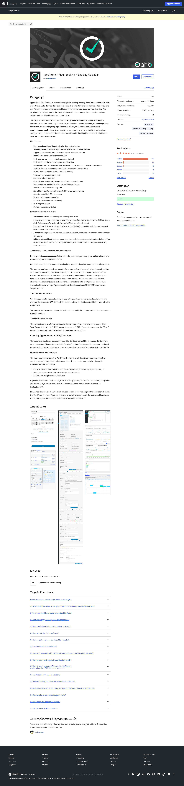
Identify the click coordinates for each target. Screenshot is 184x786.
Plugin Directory (14, 11)
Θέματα (45, 758)
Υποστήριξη (149, 88)
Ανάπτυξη (80, 88)
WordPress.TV (81, 765)
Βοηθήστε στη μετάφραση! (115, 17)
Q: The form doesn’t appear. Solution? (45, 675)
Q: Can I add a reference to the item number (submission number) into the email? (62, 653)
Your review (121, 178)
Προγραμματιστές (82, 761)
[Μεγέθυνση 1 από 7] (53, 413)
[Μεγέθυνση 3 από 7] (53, 471)
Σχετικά (11, 754)
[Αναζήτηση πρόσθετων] (31, 24)
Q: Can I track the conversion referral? (45, 702)
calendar (142, 133)
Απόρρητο (12, 765)
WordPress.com (149, 754)
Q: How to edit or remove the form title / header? (49, 640)
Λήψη (136, 76)
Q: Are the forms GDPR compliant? (44, 708)
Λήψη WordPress (173, 4)
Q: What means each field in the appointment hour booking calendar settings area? (62, 606)
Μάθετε (79, 754)
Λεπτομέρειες (38, 88)
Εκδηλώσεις (114, 758)
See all (151, 178)
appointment (149, 124)
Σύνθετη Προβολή (124, 139)
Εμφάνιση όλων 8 (148, 119)
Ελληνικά (32, 774)
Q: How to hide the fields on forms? (44, 633)
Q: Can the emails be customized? (43, 647)
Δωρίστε (113, 761)
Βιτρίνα (45, 754)
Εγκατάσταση (65, 88)
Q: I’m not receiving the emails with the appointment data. (53, 682)
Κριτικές (52, 88)
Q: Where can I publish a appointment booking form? (51, 613)
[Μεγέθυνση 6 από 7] (108, 427)
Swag (113, 765)
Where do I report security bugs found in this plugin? (50, 600)
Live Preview (147, 76)
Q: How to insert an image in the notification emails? (50, 660)
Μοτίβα (45, 765)
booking (150, 129)
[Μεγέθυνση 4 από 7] (80, 413)
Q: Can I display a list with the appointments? (48, 695)
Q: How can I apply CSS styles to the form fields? (49, 620)
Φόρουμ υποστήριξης (125, 204)
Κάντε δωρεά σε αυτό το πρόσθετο (131, 225)
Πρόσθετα (46, 761)
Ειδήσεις (11, 758)
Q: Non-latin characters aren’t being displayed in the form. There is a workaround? (62, 688)
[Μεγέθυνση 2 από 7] (53, 453)
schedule (150, 133)
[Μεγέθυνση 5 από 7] (108, 413)
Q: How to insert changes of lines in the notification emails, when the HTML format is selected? (50, 667)
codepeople (51, 78)
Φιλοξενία (12, 761)
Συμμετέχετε (114, 754)
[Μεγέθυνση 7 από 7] (108, 477)
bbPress (147, 761)
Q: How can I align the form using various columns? (50, 626)
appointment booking (139, 129)
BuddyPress (148, 765)
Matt (145, 758)
